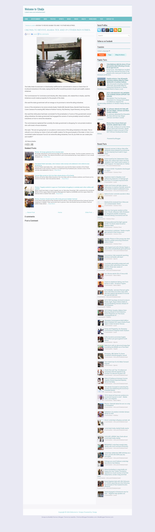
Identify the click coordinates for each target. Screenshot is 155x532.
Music (69, 19)
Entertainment (35, 19)
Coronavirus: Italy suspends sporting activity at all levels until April (116, 256)
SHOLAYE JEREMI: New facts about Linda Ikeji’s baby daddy (116, 437)
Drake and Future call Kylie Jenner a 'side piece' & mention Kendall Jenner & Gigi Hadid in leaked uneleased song (117, 187)
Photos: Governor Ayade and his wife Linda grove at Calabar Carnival (56, 199)
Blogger (117, 138)
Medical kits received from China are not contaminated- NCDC (116, 203)
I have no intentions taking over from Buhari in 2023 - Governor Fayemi (116, 282)
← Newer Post (30, 212)
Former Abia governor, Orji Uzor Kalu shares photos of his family (54, 175)
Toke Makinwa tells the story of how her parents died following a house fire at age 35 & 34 (118, 66)
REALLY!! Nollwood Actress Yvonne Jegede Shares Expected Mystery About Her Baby (116, 380)
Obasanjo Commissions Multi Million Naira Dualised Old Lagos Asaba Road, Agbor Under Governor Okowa (117, 322)
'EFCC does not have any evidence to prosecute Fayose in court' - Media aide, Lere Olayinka (116, 397)
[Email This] (26, 144)
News (45, 19)
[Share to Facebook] (32, 144)
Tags (109, 55)
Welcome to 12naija (34, 9)
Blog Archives (120, 55)
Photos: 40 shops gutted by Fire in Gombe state (49, 152)
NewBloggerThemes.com (105, 517)
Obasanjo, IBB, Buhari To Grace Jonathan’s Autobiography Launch (116, 354)
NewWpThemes (53, 517)
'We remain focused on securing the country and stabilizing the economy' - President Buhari (117, 388)
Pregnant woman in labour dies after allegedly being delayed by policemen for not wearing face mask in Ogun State (117, 151)
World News (93, 19)
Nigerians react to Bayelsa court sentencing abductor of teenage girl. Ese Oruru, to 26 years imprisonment (116, 178)
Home (26, 19)
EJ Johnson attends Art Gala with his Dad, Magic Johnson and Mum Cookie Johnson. (118, 110)
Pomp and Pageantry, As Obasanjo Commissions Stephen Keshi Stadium (117, 329)
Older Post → (89, 212)
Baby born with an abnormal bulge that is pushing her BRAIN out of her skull (117, 346)
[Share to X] (30, 144)
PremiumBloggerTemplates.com (87, 517)
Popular (101, 55)
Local (32, 25)
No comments (44, 34)
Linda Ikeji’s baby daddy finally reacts (117, 428)
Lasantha (73, 517)
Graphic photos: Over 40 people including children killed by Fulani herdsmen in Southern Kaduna (117, 80)
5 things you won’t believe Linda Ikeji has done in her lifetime (116, 462)
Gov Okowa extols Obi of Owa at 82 (116, 273)
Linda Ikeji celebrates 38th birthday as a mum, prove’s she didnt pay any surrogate (117, 454)
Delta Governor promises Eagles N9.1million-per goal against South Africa (116, 338)
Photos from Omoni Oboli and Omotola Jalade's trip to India (116, 124)
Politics (53, 19)
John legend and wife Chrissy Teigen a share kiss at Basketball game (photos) (117, 248)
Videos (76, 19)
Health (84, 19)
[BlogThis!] (28, 144)
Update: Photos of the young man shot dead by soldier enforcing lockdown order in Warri (117, 240)
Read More (47, 157)
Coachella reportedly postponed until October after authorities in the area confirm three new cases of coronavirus (117, 266)
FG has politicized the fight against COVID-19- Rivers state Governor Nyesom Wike (116, 223)
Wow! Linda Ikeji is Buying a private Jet (117, 420)
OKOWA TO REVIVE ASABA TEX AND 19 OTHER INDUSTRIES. (58, 30)
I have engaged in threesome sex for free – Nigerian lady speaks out (116, 492)
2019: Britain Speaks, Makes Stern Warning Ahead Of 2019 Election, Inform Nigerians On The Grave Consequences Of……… (116, 312)
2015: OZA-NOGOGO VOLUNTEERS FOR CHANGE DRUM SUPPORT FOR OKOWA (118, 94)
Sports (61, 19)
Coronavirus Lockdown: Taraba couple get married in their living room (117, 231)
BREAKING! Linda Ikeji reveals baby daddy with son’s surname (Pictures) (116, 445)
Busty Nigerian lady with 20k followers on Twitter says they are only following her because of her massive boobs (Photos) (117, 483)
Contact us (110, 19)
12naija (94, 512)
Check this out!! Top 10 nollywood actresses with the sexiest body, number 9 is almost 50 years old (116, 371)
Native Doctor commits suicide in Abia (117, 194)
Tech (101, 19)
